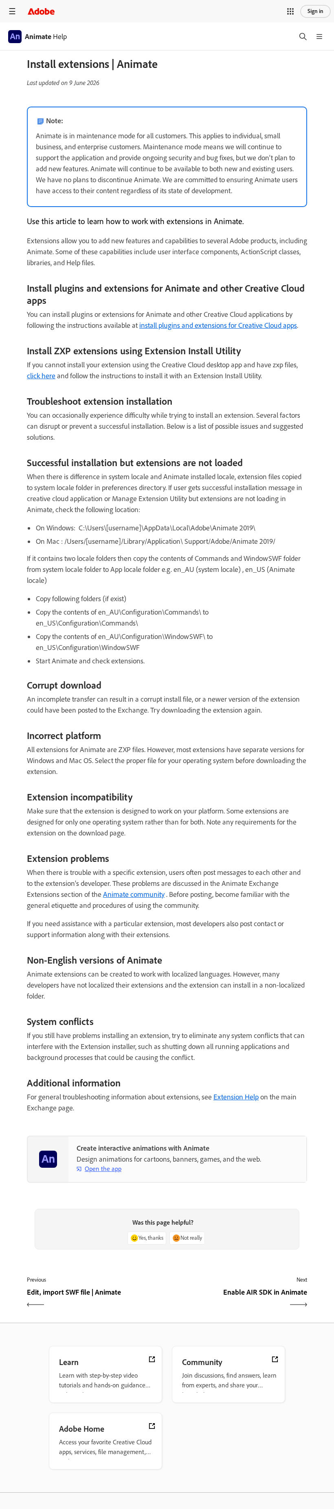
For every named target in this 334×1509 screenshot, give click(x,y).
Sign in (315, 11)
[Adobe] (41, 11)
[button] (290, 11)
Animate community (134, 894)
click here (41, 375)
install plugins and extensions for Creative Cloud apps (218, 325)
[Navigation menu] (12, 11)
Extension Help (236, 1096)
